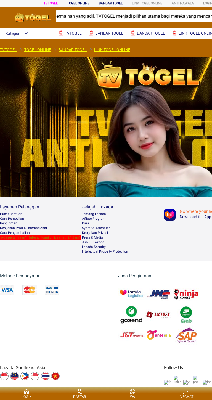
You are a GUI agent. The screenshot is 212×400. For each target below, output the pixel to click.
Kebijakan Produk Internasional (23, 228)
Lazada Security (94, 247)
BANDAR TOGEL (111, 3)
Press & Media (92, 237)
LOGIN (27, 396)
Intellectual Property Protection (105, 251)
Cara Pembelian (12, 219)
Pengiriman (8, 223)
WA (132, 396)
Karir (85, 223)
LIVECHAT (185, 396)
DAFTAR (79, 396)
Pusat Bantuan (11, 214)
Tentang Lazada (94, 214)
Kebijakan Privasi (95, 233)
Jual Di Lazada (93, 242)
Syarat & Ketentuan (96, 228)
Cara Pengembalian (15, 233)
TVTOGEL (51, 3)
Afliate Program (94, 219)
